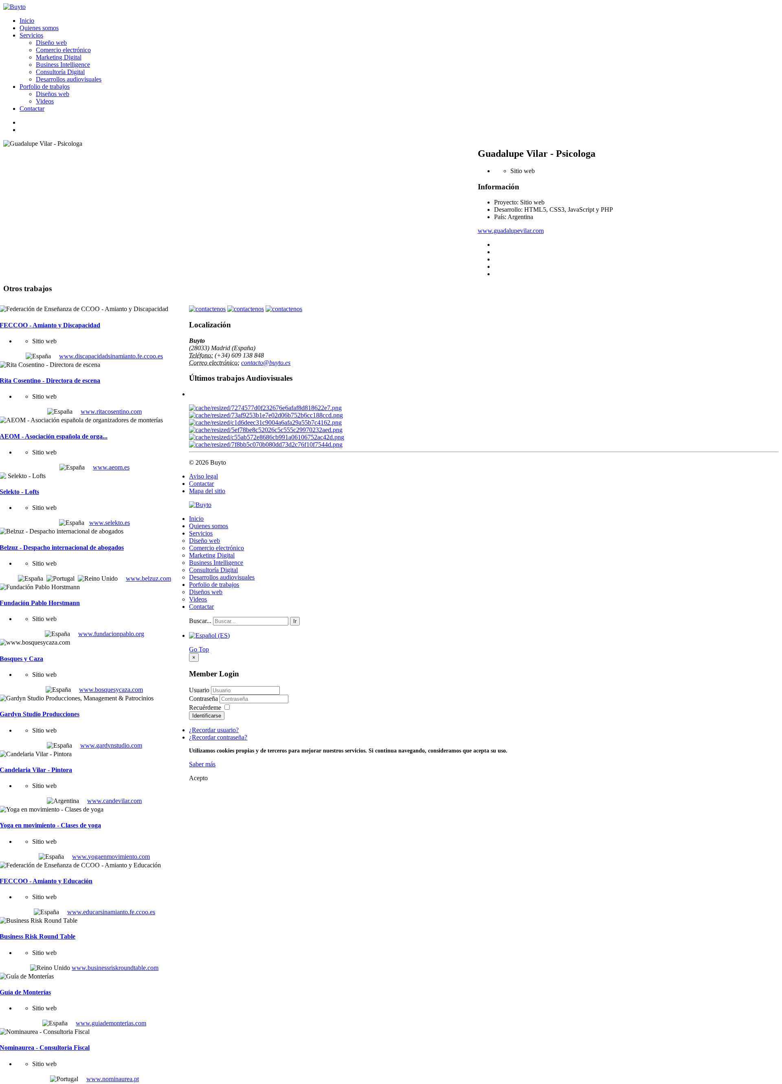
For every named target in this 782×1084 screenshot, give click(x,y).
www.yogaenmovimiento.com (111, 856)
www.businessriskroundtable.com (115, 967)
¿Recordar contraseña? (218, 737)
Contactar (32, 108)
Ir (295, 621)
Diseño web (51, 42)
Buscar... (200, 620)
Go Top (199, 649)
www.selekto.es (109, 522)
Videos (45, 101)
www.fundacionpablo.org (111, 633)
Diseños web (52, 93)
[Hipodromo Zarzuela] (266, 444)
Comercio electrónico (63, 49)
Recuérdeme (205, 707)
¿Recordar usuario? (214, 729)
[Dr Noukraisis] (265, 422)
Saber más (202, 764)
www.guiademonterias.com (111, 1023)
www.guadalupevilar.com (511, 230)
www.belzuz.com (148, 578)
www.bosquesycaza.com (111, 689)
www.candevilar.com (114, 800)
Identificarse (206, 716)
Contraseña (204, 698)
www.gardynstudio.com (111, 745)
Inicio (27, 20)
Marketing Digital (58, 57)
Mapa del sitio (207, 490)
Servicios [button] (31, 35)
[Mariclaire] (265, 407)
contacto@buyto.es (265, 362)
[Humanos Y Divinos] (266, 437)
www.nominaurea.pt (112, 1078)
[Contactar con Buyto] (207, 308)
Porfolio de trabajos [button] (45, 86)
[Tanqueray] (266, 429)
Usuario (199, 690)
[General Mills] (266, 415)
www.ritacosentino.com (111, 411)
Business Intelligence (63, 64)
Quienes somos (39, 27)
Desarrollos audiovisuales (68, 79)
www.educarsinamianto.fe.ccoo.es (111, 911)
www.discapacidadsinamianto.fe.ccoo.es (111, 356)
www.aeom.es (111, 467)
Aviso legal (203, 476)
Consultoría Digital (60, 71)
